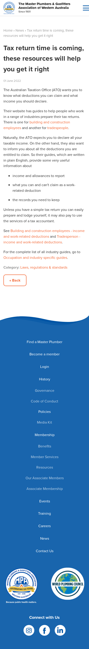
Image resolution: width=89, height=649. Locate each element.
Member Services (44, 456)
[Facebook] (44, 630)
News (20, 30)
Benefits (44, 446)
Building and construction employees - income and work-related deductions (44, 233)
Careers (44, 526)
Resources (44, 467)
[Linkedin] (60, 630)
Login (44, 366)
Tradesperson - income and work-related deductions (41, 239)
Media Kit (44, 422)
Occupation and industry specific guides (35, 257)
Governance (44, 390)
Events (44, 501)
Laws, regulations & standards (43, 267)
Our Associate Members (45, 478)
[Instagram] (29, 630)
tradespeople (57, 127)
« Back (15, 280)
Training (44, 513)
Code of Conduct (44, 401)
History (44, 379)
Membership (45, 434)
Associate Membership (44, 488)
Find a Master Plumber (44, 341)
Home (8, 30)
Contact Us (44, 551)
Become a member (44, 354)
